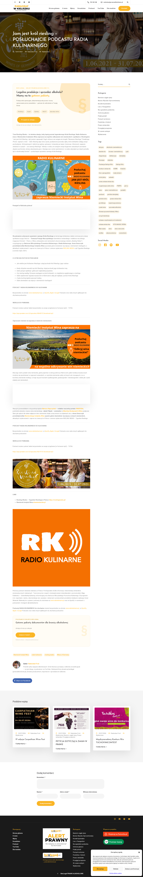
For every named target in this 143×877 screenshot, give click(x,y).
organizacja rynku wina (106, 186)
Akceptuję (100, 869)
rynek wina (102, 207)
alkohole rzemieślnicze (114, 147)
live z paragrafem (104, 173)
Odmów (115, 869)
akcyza (101, 147)
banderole (102, 151)
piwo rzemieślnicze (111, 190)
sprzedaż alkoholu (115, 207)
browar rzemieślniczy (116, 151)
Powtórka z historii (104, 122)
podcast (101, 194)
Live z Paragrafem (104, 107)
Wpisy (72, 8)
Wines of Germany (63, 655)
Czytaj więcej (20, 743)
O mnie (64, 8)
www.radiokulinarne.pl (35, 293)
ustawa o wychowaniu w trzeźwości (110, 220)
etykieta (110, 160)
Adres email (64, 792)
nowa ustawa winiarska (106, 181)
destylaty (122, 156)
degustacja (102, 156)
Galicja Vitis (120, 164)
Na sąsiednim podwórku (106, 110)
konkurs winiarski (104, 168)
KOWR (115, 168)
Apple (52, 293)
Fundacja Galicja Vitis (106, 164)
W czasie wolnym (104, 131)
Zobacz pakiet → (25, 635)
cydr (127, 151)
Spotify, (47, 293)
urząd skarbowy (104, 216)
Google (57, 293)
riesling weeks (49, 655)
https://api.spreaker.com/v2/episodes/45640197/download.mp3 (33, 313)
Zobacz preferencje (132, 869)
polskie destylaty (112, 194)
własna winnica (111, 233)
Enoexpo (101, 160)
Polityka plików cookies (115, 873)
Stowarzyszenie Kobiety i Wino (109, 211)
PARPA (119, 186)
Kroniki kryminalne (104, 104)
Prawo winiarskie (104, 125)
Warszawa (102, 229)
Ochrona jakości (103, 113)
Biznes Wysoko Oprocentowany (109, 101)
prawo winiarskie (115, 198)
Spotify (47, 431)
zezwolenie (122, 233)
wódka (101, 233)
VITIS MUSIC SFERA (119, 224)
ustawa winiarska (104, 224)
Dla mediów (111, 8)
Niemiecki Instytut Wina (21, 655)
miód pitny (102, 177)
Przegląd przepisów (105, 128)
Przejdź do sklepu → (28, 120)
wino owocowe (119, 229)
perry (126, 186)
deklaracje (112, 156)
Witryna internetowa (90, 792)
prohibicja (102, 203)
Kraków (123, 168)
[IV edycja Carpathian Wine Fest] (31, 718)
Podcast (92, 8)
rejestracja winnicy (115, 203)
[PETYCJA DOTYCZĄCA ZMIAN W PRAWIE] (71, 718)
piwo (100, 190)
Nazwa (39, 792)
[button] (139, 852)
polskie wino (103, 198)
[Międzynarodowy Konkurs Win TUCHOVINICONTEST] (112, 718)
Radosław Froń (32, 52)
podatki (123, 190)
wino (110, 229)
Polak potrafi (102, 116)
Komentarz (41, 777)
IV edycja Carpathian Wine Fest (30, 739)
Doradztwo (82, 8)
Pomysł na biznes (104, 119)
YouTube (101, 8)
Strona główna (54, 8)
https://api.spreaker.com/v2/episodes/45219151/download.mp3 (33, 452)
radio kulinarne (37, 655)
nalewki (111, 177)
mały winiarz (117, 173)
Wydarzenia (46, 52)
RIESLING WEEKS (68, 248)
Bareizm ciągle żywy (105, 97)
